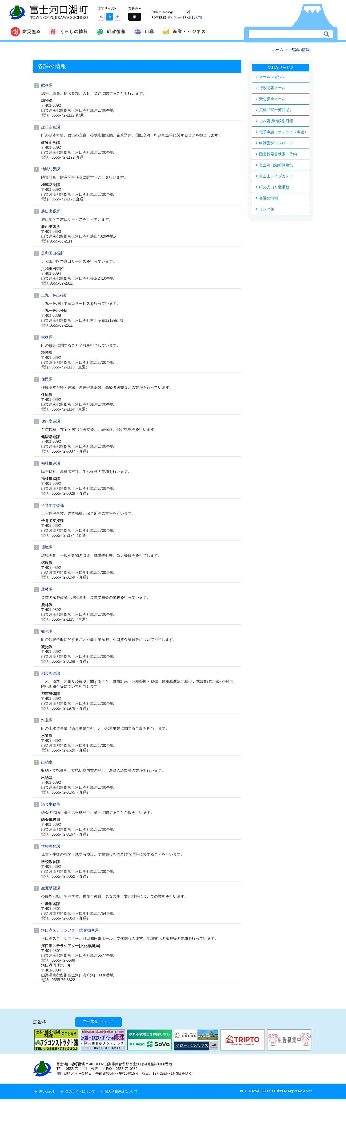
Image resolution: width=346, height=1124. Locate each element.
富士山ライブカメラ (276, 176)
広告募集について (98, 1022)
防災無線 (31, 31)
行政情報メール (272, 88)
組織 (149, 31)
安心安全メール (272, 99)
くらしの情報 (74, 31)
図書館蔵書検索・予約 (278, 154)
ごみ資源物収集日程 (276, 121)
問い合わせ (47, 1091)
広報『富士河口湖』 (276, 110)
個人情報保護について (121, 1091)
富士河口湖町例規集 (276, 165)
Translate (192, 17)
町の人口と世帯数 (274, 187)
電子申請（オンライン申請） (283, 132)
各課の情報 (268, 198)
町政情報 (116, 31)
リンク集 (266, 209)
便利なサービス (281, 68)
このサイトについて (80, 1091)
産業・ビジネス (189, 31)
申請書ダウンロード (276, 143)
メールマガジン (272, 77)
